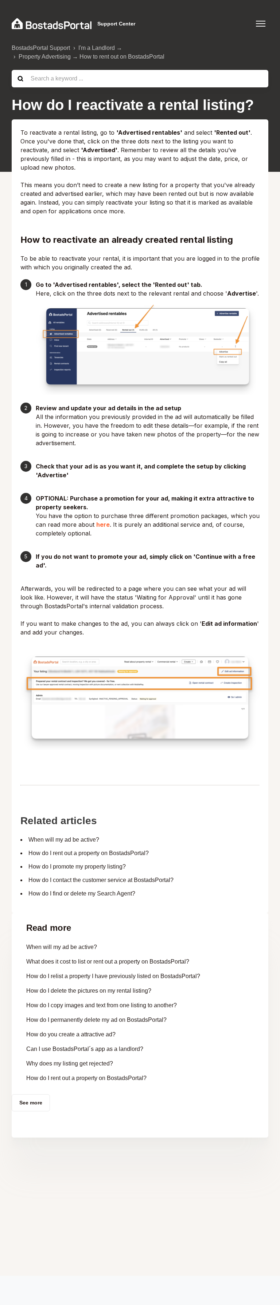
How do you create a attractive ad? (71, 1034)
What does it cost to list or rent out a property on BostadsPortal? (107, 961)
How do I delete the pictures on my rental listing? (88, 991)
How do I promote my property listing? (77, 866)
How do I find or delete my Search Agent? (81, 893)
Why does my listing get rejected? (69, 1063)
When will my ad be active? (63, 840)
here (103, 524)
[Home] (52, 23)
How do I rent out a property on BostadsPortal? (88, 853)
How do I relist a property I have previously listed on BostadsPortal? (113, 976)
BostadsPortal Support (41, 48)
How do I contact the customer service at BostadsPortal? (101, 880)
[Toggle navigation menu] (260, 23)
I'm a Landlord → (100, 48)
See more (30, 1103)
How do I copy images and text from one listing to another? (101, 1005)
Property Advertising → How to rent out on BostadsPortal (91, 57)
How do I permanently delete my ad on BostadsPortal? (96, 1020)
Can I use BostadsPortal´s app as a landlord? (84, 1049)
